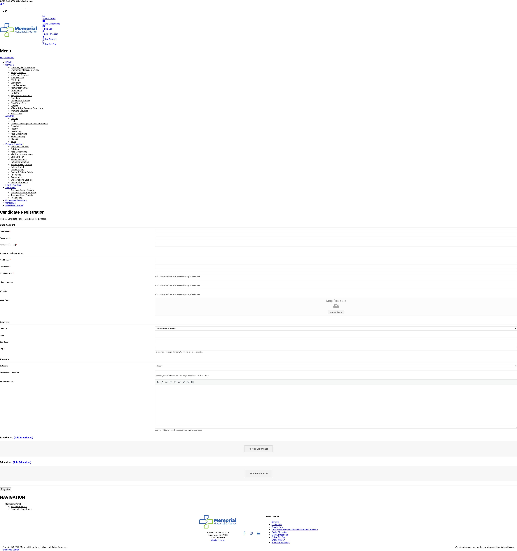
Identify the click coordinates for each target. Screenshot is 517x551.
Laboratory (16, 83)
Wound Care (16, 113)
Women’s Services (19, 111)
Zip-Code (4, 342)
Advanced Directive (20, 146)
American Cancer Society (22, 190)
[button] (158, 382)
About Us (9, 116)
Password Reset (19, 506)
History (14, 128)
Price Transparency (281, 542)
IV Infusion (16, 80)
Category (4, 366)
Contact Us (10, 203)
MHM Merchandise (14, 205)
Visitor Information (19, 182)
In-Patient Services (20, 75)
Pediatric (15, 93)
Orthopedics (16, 90)
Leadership (16, 131)
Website (3, 291)
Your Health (10, 187)
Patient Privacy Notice (21, 164)
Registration (16, 177)
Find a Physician (13, 185)
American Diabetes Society (23, 192)
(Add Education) (22, 462)
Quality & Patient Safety (22, 172)
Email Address (6, 273)
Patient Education (19, 159)
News (13, 141)
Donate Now (277, 527)
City (2, 349)
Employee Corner (11, 549)
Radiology (15, 98)
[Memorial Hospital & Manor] (18, 36)
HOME (8, 62)
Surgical (14, 105)
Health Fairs (16, 197)
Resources (16, 174)
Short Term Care (18, 103)
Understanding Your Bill (21, 180)
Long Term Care (18, 85)
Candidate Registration (21, 509)
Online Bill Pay (17, 157)
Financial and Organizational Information (29, 123)
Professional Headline (9, 373)
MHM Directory (18, 136)
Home (3, 219)
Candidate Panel (15, 219)
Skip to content (7, 57)
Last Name (5, 267)
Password (5, 238)
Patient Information (20, 162)
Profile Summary (7, 381)
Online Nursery (278, 540)
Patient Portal (17, 167)
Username (5, 231)
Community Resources (16, 200)
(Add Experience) (23, 437)
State (2, 335)
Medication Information (22, 154)
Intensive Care (17, 77)
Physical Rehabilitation (21, 95)
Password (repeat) (8, 245)
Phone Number (6, 282)
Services (9, 65)
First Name (5, 260)
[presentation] (158, 382)
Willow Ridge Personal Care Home (27, 108)
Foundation (16, 126)
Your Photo (4, 300)
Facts (13, 121)
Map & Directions (19, 134)
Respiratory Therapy (20, 100)
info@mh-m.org (218, 540)
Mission (14, 139)
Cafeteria (15, 149)
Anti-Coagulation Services (23, 67)
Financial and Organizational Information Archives (295, 529)
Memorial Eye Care (20, 88)
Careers (14, 118)
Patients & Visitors (14, 144)
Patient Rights (17, 169)
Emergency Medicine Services (25, 70)
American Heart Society (22, 195)
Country (3, 328)
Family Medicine (18, 72)
